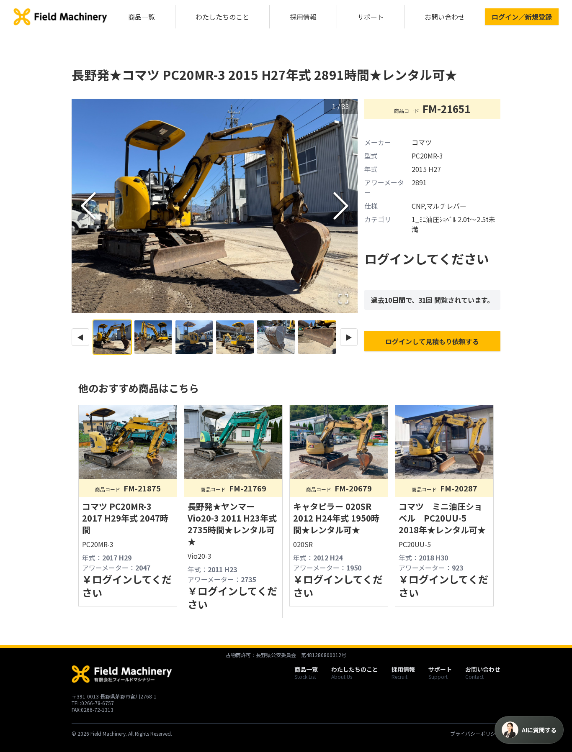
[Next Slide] (341, 206)
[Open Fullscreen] (343, 298)
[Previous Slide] (88, 206)
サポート (370, 17)
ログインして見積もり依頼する (432, 341)
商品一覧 (141, 17)
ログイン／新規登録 (522, 17)
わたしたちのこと (222, 17)
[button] (215, 206)
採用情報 (303, 17)
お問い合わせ (445, 17)
